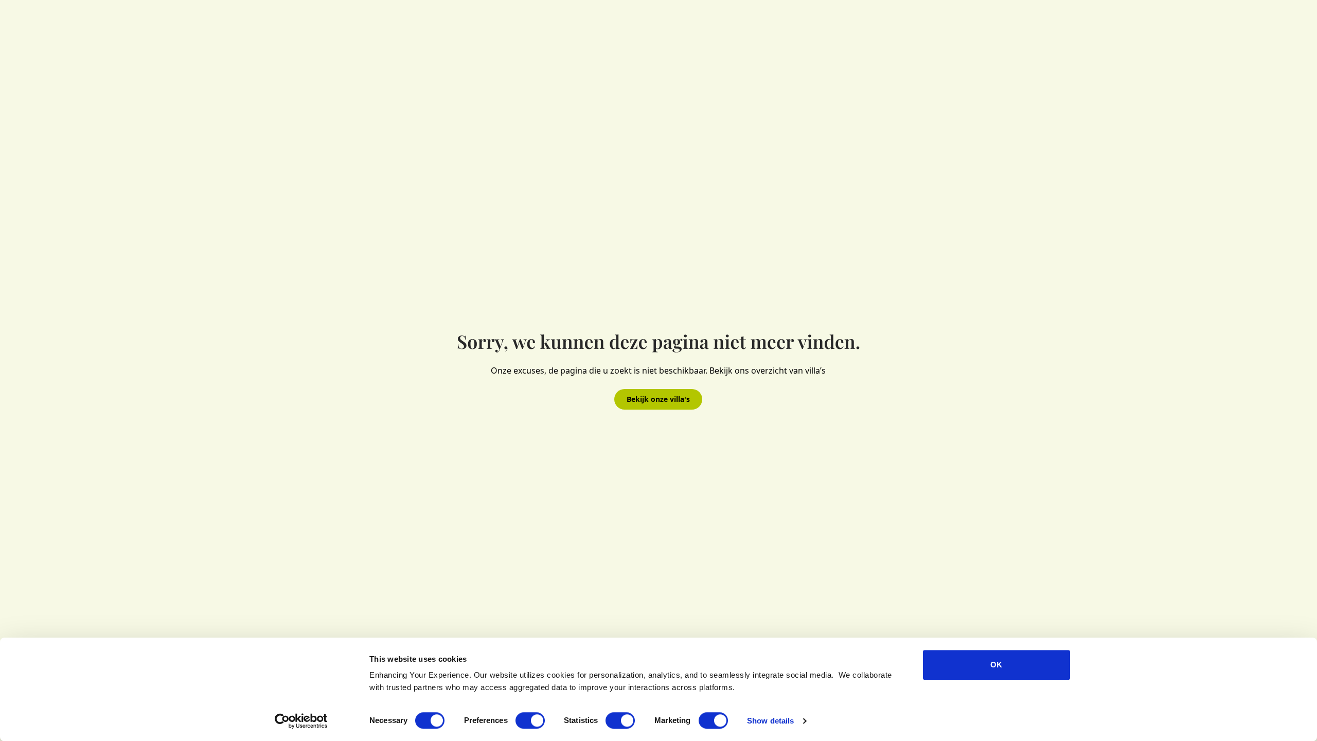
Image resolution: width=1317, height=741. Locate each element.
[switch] (530, 720)
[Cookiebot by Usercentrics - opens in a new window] (301, 721)
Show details (770, 720)
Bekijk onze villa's (658, 399)
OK (996, 664)
